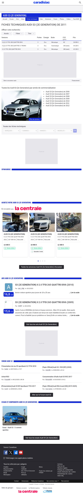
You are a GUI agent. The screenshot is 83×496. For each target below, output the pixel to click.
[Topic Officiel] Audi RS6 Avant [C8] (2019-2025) (60, 386)
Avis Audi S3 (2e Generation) (12, 278)
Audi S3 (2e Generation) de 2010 (57, 101)
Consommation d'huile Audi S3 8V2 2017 (57, 377)
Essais (12, 19)
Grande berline (8, 471)
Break (5, 473)
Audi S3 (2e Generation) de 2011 (57, 103)
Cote (41, 19)
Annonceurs (25, 481)
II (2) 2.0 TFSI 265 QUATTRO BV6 (12, 42)
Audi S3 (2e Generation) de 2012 (57, 105)
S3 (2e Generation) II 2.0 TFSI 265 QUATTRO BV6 (44, 284)
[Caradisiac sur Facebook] (6, 452)
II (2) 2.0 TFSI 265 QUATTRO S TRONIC (14, 46)
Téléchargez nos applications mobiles (19, 458)
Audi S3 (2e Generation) (14, 15)
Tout (76, 19)
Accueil (5, 19)
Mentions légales (62, 468)
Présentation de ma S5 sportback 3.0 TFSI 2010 (19, 366)
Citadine (6, 467)
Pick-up (23, 473)
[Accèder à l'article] (15, 415)
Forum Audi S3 (7, 361)
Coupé (23, 467)
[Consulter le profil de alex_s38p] (8, 291)
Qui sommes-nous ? (53, 481)
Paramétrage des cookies (64, 474)
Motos (41, 467)
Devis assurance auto (10, 80)
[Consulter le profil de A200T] (8, 308)
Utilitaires (24, 474)
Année (6, 33)
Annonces (48, 19)
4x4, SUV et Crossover (28, 471)
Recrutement (65, 481)
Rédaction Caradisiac (37, 481)
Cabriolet (23, 469)
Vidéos (69, 19)
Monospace (7, 474)
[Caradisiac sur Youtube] (21, 452)
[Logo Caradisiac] (42, 4)
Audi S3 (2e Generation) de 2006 (57, 92)
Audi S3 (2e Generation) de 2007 (57, 94)
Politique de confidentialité (65, 470)
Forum (55, 19)
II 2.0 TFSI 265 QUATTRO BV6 (11, 49)
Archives (60, 464)
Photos (62, 19)
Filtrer (18, 33)
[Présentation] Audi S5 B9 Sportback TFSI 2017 (19, 386)
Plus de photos (35, 119)
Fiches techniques (32, 19)
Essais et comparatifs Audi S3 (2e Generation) (19, 402)
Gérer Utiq (60, 475)
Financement (75, 80)
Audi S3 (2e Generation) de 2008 (57, 96)
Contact (16, 481)
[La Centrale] (28, 493)
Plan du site (60, 466)
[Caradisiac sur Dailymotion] (16, 452)
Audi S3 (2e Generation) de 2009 (57, 99)
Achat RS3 (5, 377)
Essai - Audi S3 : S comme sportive (12, 429)
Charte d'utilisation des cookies (66, 472)
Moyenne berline (8, 469)
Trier (29, 33)
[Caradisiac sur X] (11, 452)
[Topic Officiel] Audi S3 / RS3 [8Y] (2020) (57, 367)
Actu (22, 19)
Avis (17, 19)
